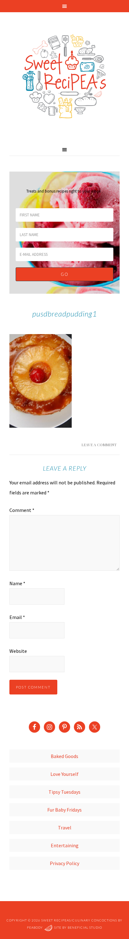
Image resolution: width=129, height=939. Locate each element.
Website (18, 651)
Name (17, 583)
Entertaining (65, 845)
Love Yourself (64, 774)
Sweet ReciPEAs (64, 76)
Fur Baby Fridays (64, 810)
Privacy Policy (64, 863)
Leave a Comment (98, 444)
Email (17, 617)
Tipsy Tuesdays (64, 792)
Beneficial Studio (85, 928)
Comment (21, 510)
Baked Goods (64, 756)
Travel (64, 827)
